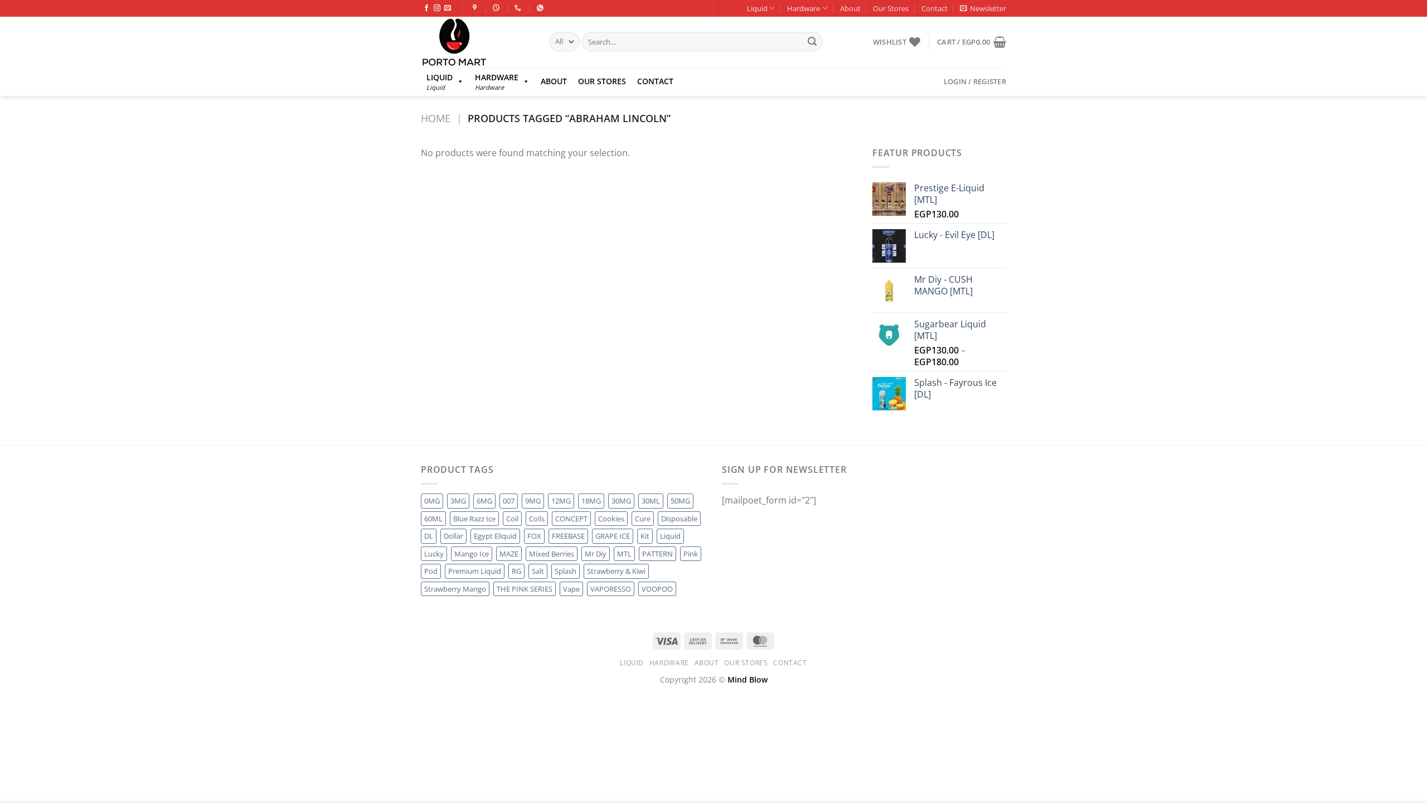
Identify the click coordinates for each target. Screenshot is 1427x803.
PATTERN (657, 554)
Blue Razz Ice (474, 519)
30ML (651, 501)
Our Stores (891, 8)
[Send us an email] (447, 8)
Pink (690, 554)
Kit (644, 536)
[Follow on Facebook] (426, 8)
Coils (537, 519)
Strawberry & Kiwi (616, 571)
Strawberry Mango (455, 589)
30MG (621, 501)
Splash (565, 571)
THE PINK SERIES (524, 589)
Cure (643, 519)
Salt (538, 571)
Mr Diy (595, 554)
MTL (624, 554)
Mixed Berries (551, 554)
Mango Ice (471, 554)
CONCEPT (571, 519)
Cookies (611, 519)
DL (428, 536)
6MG (484, 501)
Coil (512, 519)
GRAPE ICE (612, 536)
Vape (571, 589)
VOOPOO (657, 589)
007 (509, 501)
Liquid (757, 8)
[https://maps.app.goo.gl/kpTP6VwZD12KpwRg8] (476, 7)
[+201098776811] (519, 7)
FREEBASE (568, 536)
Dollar (453, 536)
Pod (431, 571)
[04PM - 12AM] (497, 7)
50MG (680, 501)
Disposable (679, 519)
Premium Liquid (474, 571)
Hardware (803, 8)
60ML (433, 519)
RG (516, 571)
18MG (591, 501)
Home (435, 118)
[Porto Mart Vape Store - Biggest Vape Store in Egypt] (476, 42)
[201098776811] (541, 7)
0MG (432, 501)
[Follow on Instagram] (437, 8)
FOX (534, 536)
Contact (934, 8)
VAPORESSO (610, 589)
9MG (533, 501)
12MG (561, 501)
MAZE (508, 554)
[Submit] (812, 41)
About (850, 8)
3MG (458, 501)
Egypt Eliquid (495, 536)
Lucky (434, 554)
